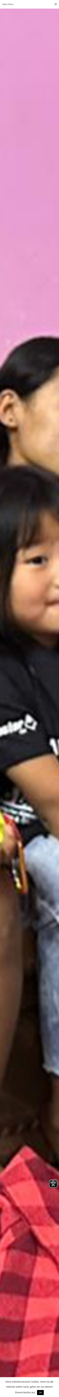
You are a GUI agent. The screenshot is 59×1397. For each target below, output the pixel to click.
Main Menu (8, 4)
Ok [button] (40, 1392)
